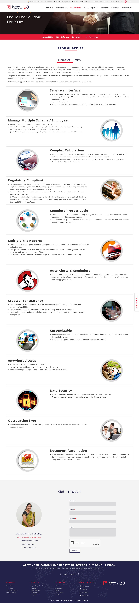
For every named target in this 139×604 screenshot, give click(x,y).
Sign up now (69, 574)
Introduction (10, 586)
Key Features (64, 60)
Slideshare (85, 595)
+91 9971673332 (29, 544)
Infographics (35, 595)
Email (72, 510)
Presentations (35, 590)
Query (72, 527)
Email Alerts (109, 2)
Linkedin (85, 592)
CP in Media (86, 2)
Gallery (120, 2)
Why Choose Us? (12, 590)
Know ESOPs (77, 37)
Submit (74, 551)
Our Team (9, 588)
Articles (33, 588)
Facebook (85, 586)
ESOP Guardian (92, 37)
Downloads (98, 2)
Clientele (115, 8)
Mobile (73, 518)
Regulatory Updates (37, 586)
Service (79, 60)
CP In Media (59, 592)
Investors (105, 8)
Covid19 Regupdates (62, 2)
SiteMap (58, 595)
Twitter (84, 589)
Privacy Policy (11, 592)
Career (75, 2)
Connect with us (46, 2)
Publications (35, 592)
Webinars (33, 2)
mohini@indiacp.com (29, 541)
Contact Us (127, 8)
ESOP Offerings (62, 37)
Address (57, 586)
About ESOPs (48, 37)
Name (72, 501)
